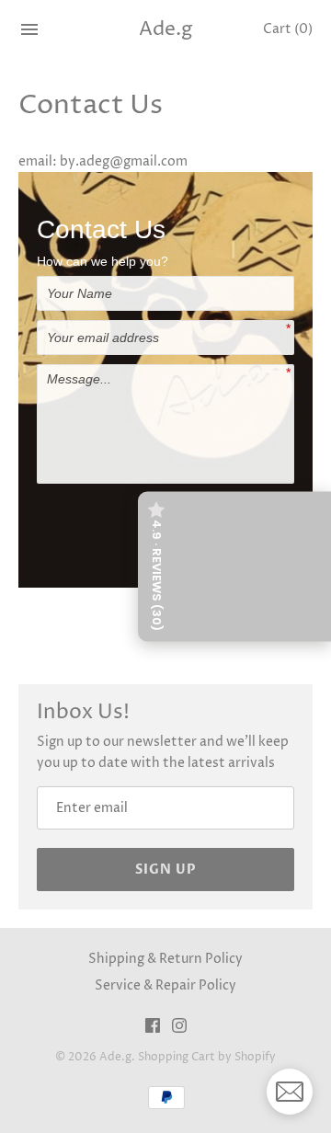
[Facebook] (152, 1027)
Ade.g (115, 1057)
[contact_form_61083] (290, 1092)
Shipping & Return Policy (165, 958)
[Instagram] (179, 1027)
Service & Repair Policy (165, 985)
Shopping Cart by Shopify (207, 1057)
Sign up (166, 869)
